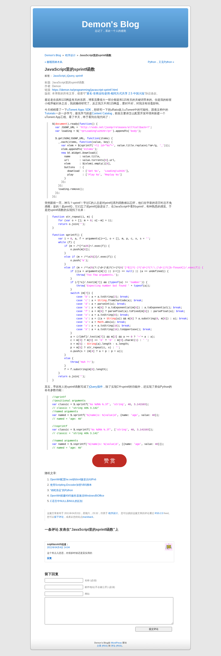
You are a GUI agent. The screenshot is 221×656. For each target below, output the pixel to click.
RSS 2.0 (159, 513)
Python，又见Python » (161, 62)
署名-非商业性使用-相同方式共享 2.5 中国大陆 (115, 93)
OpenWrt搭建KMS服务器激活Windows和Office (77, 495)
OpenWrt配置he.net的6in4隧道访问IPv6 (73, 479)
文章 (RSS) (102, 646)
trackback (88, 517)
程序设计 (70, 55)
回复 (49, 558)
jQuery (70, 75)
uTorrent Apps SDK (79, 109)
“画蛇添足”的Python (61, 490)
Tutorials (50, 113)
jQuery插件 (96, 386)
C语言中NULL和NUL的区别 (66, 501)
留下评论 (59, 517)
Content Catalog (102, 113)
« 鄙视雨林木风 (53, 62)
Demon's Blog (110, 24)
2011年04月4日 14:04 (58, 547)
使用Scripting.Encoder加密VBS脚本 (71, 484)
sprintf (79, 75)
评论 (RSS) (116, 646)
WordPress (116, 643)
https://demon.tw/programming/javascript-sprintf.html (85, 89)
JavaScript (59, 75)
